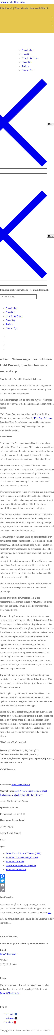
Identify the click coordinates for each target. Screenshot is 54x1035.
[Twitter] (27, 880)
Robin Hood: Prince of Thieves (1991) (23, 853)
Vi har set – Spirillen (15, 861)
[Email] (27, 885)
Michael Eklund (18, 795)
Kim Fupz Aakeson (43, 418)
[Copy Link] (27, 890)
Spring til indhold (8, 2)
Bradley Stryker (34, 795)
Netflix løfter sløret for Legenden (21, 865)
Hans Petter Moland (21, 784)
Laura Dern (33, 791)
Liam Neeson (20, 791)
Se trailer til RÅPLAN (16, 869)
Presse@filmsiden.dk (9, 993)
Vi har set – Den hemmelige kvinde (22, 857)
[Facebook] (27, 876)
